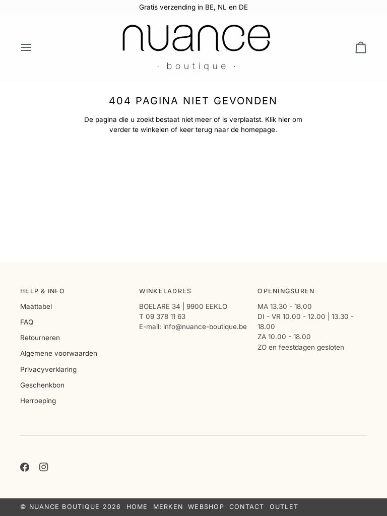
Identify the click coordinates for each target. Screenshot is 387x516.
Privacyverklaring (48, 369)
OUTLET (284, 506)
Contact (247, 506)
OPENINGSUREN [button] (285, 291)
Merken (168, 506)
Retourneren (40, 338)
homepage (258, 129)
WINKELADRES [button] (165, 291)
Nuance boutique (64, 506)
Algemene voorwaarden (58, 353)
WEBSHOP (206, 506)
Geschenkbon (42, 385)
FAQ (26, 322)
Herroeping (38, 401)
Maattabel (36, 306)
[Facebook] (24, 467)
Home (137, 506)
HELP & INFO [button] (42, 291)
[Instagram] (43, 467)
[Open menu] (35, 47)
